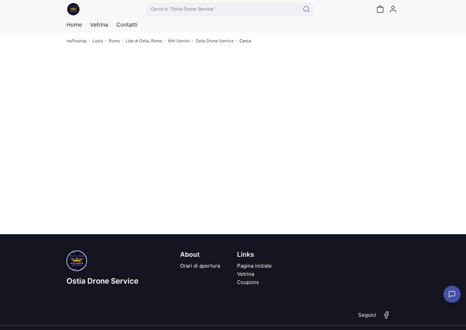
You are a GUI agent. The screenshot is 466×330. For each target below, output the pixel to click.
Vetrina (245, 274)
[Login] (393, 9)
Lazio (97, 41)
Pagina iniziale (254, 265)
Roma (114, 41)
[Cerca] (306, 9)
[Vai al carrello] (380, 9)
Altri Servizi (179, 41)
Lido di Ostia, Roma (144, 41)
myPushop (77, 41)
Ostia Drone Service (214, 41)
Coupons (248, 282)
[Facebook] (386, 317)
